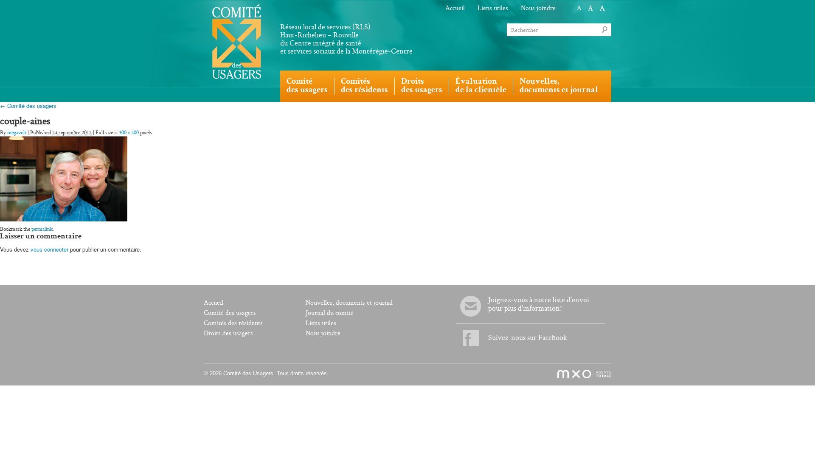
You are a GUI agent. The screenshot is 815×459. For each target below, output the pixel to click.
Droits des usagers (228, 333)
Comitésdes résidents (364, 86)
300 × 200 (129, 133)
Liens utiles (493, 8)
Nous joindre (538, 8)
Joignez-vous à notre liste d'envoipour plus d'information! (538, 304)
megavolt (16, 133)
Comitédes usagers (307, 86)
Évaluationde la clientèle (480, 86)
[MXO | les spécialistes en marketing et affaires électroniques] (579, 374)
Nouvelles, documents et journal (349, 302)
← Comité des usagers (28, 106)
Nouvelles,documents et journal (559, 86)
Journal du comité (330, 313)
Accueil (455, 8)
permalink (42, 229)
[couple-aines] (63, 178)
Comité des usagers (230, 313)
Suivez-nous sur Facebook (527, 338)
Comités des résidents (233, 323)
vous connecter (49, 249)
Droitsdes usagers (421, 86)
